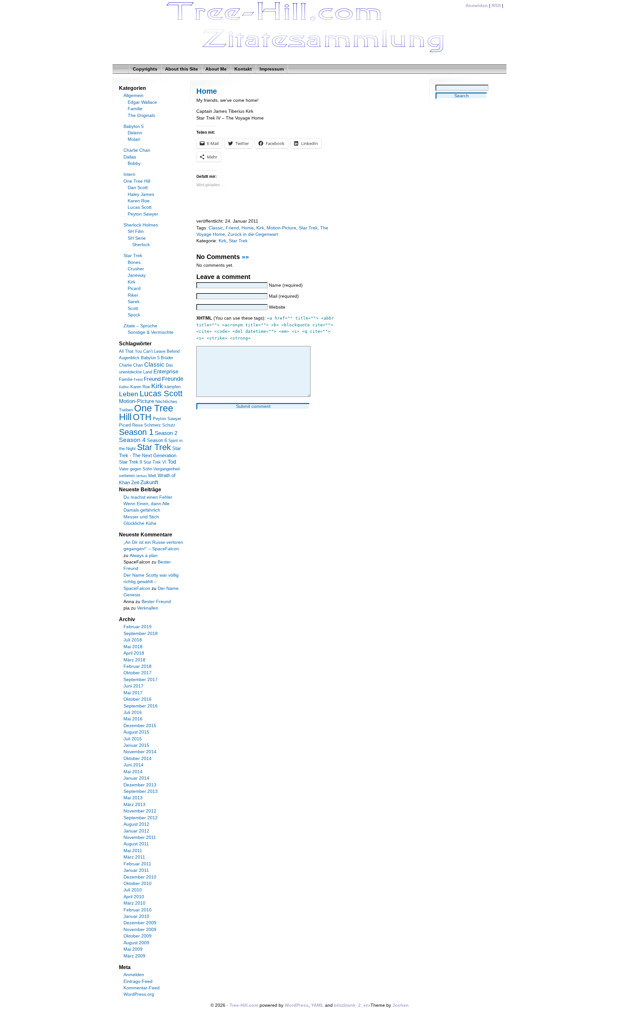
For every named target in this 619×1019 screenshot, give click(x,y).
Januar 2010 (136, 916)
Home (206, 91)
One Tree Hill (136, 181)
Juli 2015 (132, 738)
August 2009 (136, 942)
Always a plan (144, 555)
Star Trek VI (154, 462)
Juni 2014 (133, 765)
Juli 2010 (132, 890)
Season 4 (132, 440)
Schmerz (152, 425)
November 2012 (139, 811)
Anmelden (477, 5)
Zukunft (149, 482)
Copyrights (145, 69)
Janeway (137, 275)
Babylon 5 (133, 126)
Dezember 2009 (139, 922)
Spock (134, 314)
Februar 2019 (137, 626)
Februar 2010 (137, 910)
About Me (216, 69)
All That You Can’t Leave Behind (149, 351)
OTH (142, 417)
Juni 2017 (133, 686)
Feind (138, 379)
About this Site (181, 69)
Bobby (134, 163)
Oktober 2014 (137, 758)
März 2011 (134, 857)
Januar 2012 (136, 831)
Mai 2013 (132, 797)
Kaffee (124, 387)
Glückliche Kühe (139, 523)
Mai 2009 (132, 949)
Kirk (260, 228)
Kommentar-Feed (141, 987)
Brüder (167, 357)
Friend (232, 228)
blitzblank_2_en (351, 1005)
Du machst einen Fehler (147, 497)
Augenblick (129, 357)
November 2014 (139, 751)
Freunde (172, 379)
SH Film (136, 231)
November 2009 (139, 929)
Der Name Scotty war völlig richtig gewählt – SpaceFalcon (151, 582)
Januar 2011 (136, 870)
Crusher (136, 268)
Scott (133, 308)
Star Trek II (130, 462)
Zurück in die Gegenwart (253, 234)
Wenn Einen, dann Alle (146, 503)
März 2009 (134, 956)
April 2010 (133, 896)
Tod (172, 462)
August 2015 (136, 732)
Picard (134, 288)
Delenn (135, 132)
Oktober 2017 (137, 672)
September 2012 (140, 817)
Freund (152, 379)
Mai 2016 (132, 718)
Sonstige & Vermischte (150, 332)
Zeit (135, 482)
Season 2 (166, 433)
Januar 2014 (136, 778)
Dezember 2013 (139, 785)
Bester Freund (156, 601)
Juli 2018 (132, 640)
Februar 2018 (137, 666)
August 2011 (136, 843)
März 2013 (134, 804)
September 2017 (140, 679)
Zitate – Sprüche (140, 325)
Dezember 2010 (139, 877)
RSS (496, 5)
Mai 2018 (132, 646)
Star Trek (308, 228)
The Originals (141, 115)
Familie (135, 108)
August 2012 (136, 824)
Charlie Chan (136, 150)
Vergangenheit (166, 468)
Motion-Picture (281, 228)
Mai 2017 (132, 692)
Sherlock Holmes (140, 225)
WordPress (297, 1005)
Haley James (141, 194)
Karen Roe (139, 200)
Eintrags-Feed (137, 981)
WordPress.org (138, 994)
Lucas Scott (140, 207)
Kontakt (243, 69)
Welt (152, 475)
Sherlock (141, 244)
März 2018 (134, 660)
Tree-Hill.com (244, 1005)
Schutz (168, 425)
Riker (133, 295)
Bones (134, 262)
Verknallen (147, 608)
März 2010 (134, 903)
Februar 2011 (137, 863)
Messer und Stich (141, 516)
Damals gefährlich (141, 510)
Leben (128, 394)
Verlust (141, 476)
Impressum (272, 69)
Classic (216, 228)
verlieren (127, 475)
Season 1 (136, 432)
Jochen (400, 1005)
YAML (317, 1005)
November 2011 (139, 837)
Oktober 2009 (137, 936)
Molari (134, 139)
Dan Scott (138, 187)
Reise (137, 425)
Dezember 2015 (139, 725)
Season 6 (157, 440)
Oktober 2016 (137, 699)
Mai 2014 (132, 771)
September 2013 (140, 791)
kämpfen (172, 386)
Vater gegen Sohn (135, 468)
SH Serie (137, 238)
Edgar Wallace (142, 102)
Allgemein (133, 95)
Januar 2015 (136, 745)
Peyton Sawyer (143, 214)
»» (245, 256)
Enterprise (165, 372)
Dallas (129, 157)
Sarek (134, 301)
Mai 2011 (132, 850)
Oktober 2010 (137, 883)
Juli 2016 (132, 712)
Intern (129, 174)
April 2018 (133, 653)
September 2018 (140, 633)
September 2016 (140, 706)
